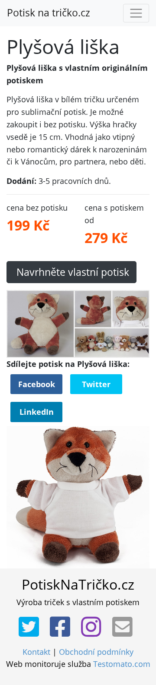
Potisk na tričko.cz (48, 12)
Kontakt (36, 652)
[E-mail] (125, 627)
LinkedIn (37, 412)
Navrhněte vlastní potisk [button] (71, 272)
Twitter (96, 384)
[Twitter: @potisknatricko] (31, 627)
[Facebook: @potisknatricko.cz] (62, 627)
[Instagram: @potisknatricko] (94, 627)
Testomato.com (121, 664)
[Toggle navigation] (136, 13)
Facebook (36, 384)
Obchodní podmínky (96, 652)
